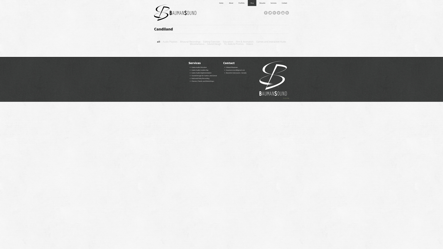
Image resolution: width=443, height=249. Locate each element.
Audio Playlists (170, 41)
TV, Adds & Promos (234, 44)
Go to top (286, 98)
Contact (284, 3)
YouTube (283, 13)
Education (228, 41)
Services (274, 3)
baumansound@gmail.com (235, 70)
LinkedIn (274, 13)
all (158, 41)
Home (221, 3)
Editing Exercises (211, 41)
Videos (249, 44)
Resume (262, 3)
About (231, 3)
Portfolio (242, 3)
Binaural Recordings (190, 41)
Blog (252, 3)
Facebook (266, 13)
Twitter (270, 13)
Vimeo (278, 13)
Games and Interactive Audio (271, 41)
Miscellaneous (197, 44)
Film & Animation (245, 41)
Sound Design (214, 44)
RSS (287, 13)
